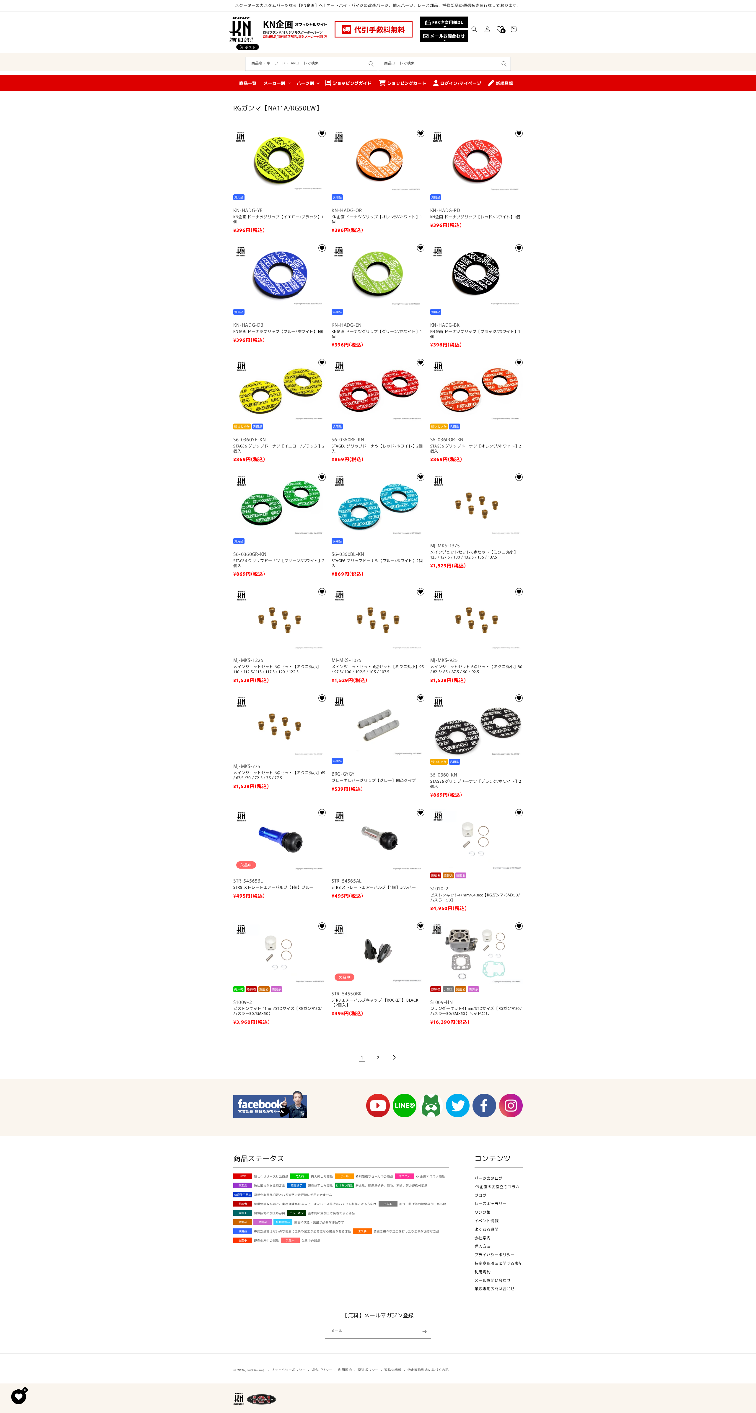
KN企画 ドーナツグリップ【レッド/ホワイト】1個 (475, 216)
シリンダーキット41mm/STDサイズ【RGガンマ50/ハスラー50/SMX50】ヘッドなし (476, 1011)
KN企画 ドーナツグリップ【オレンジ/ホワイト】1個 (377, 219)
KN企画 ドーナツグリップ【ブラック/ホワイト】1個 (475, 334)
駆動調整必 (283, 1222)
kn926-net (255, 1370)
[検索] (371, 63)
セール (344, 1176)
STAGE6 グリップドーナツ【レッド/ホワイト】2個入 (377, 449)
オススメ (404, 1176)
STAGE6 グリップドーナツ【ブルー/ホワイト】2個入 (377, 563)
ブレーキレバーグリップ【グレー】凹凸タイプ (374, 780)
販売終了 (296, 1185)
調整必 (243, 1222)
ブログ (481, 1195)
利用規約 (483, 1271)
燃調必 (263, 1222)
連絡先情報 (393, 1369)
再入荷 (300, 1176)
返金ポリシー (322, 1369)
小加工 (388, 1204)
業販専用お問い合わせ (495, 1288)
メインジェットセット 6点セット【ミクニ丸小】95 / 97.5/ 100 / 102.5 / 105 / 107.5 (378, 669)
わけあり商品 (344, 1185)
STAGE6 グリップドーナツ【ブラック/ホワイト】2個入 (475, 784)
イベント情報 (487, 1220)
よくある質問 (487, 1229)
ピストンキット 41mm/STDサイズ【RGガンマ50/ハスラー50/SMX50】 (277, 1011)
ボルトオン (297, 1213)
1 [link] (362, 1057)
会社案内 (483, 1238)
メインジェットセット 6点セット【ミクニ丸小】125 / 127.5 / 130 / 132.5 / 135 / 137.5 (474, 555)
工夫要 (362, 1231)
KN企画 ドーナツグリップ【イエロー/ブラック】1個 (278, 219)
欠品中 (290, 1240)
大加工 (243, 1213)
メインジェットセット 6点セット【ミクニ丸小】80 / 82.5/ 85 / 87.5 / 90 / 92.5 (476, 669)
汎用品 (243, 1231)
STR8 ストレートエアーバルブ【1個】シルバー (374, 887)
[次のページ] (393, 1057)
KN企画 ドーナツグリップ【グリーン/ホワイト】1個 (377, 334)
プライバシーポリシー (495, 1254)
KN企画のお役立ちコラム (497, 1186)
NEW (243, 1176)
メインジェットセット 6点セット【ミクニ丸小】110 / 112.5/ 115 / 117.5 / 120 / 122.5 (277, 669)
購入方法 (483, 1246)
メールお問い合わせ (493, 1280)
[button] (474, 29)
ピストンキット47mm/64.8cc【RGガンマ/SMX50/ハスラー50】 (475, 898)
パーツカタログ (489, 1178)
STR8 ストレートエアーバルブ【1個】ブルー (273, 887)
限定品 (243, 1185)
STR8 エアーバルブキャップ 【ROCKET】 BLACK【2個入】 (375, 1003)
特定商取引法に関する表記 (499, 1263)
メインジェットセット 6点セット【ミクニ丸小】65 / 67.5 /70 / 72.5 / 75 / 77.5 (279, 775)
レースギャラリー (491, 1203)
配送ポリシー (368, 1369)
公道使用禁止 (242, 1195)
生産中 (243, 1240)
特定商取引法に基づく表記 (428, 1369)
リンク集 (483, 1212)
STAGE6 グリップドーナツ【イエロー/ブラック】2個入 (278, 449)
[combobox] (311, 64)
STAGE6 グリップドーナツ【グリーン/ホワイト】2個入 (278, 563)
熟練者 (243, 1204)
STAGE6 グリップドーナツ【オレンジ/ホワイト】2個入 (475, 449)
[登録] (424, 1332)
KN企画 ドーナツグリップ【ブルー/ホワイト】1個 (278, 331)
